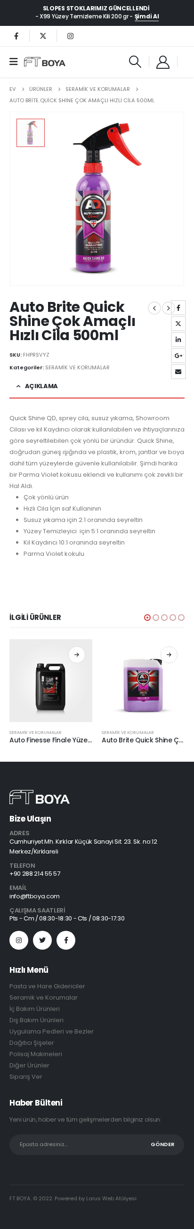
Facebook (178, 307)
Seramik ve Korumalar (43, 997)
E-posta (178, 371)
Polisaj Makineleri (35, 1054)
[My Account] (163, 61)
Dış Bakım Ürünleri (36, 1020)
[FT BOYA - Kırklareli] (44, 62)
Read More (76, 654)
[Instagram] (70, 35)
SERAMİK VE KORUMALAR (77, 367)
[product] (50, 680)
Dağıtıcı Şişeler (31, 1042)
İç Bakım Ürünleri (34, 1008)
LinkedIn (178, 339)
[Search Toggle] (135, 62)
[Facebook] (16, 35)
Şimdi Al (147, 16)
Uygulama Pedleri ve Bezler (51, 1031)
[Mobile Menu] (16, 62)
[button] (147, 617)
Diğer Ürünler (29, 1065)
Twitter (178, 323)
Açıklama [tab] (41, 386)
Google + (178, 355)
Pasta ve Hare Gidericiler (47, 986)
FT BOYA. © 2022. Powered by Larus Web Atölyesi (73, 1198)
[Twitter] (43, 35)
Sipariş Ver (25, 1076)
